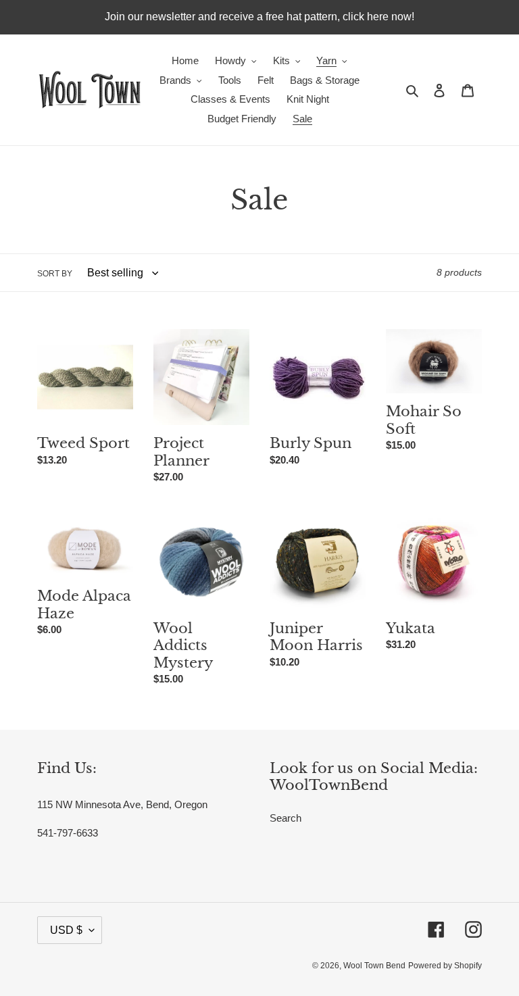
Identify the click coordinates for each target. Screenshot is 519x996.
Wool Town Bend (374, 965)
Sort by (54, 273)
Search (285, 818)
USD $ (66, 930)
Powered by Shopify (445, 965)
